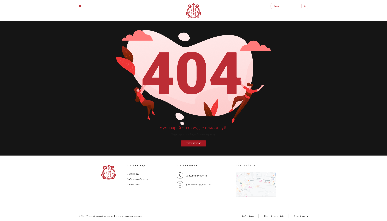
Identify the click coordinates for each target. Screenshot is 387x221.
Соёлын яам (133, 174)
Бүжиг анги (150, 16)
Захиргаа (112, 16)
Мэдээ (241, 16)
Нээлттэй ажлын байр (289, 16)
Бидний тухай (89, 16)
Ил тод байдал (256, 16)
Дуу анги (130, 16)
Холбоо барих (247, 216)
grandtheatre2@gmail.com (198, 184)
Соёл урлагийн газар (137, 179)
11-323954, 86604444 (196, 175)
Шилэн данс (133, 184)
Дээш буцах (299, 216)
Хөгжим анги (174, 16)
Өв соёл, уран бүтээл (213, 16)
